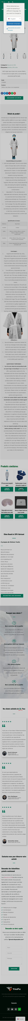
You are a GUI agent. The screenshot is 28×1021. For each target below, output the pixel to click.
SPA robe (15, 67)
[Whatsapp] (19, 1009)
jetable (10, 67)
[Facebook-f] (8, 1009)
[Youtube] (12, 1009)
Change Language (14, 23)
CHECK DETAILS (7, 489)
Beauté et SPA (11, 65)
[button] (9, 2)
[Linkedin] (15, 1009)
